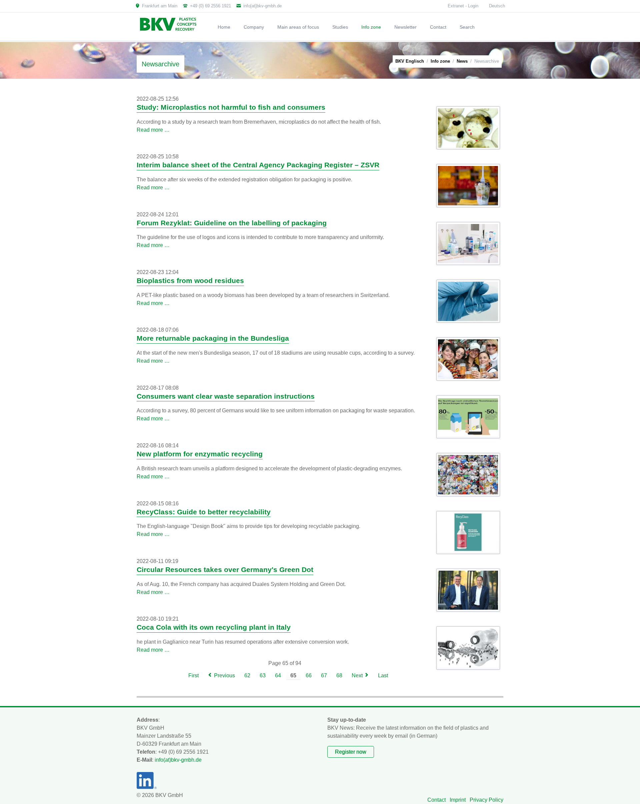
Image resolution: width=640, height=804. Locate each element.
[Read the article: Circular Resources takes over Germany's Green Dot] (468, 590)
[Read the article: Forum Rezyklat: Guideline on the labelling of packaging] (468, 243)
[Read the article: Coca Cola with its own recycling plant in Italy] (468, 648)
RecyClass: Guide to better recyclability (204, 512)
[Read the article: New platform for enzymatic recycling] (468, 474)
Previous (224, 675)
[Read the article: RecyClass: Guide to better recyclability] (468, 532)
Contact (436, 800)
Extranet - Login (463, 5)
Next (357, 675)
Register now (350, 752)
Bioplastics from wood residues (190, 281)
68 (339, 675)
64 (278, 675)
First (193, 675)
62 (247, 675)
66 (309, 675)
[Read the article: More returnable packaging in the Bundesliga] (468, 359)
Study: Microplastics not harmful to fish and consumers (231, 107)
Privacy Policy (486, 800)
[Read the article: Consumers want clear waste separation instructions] (468, 417)
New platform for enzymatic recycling (200, 454)
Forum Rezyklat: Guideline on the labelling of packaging (232, 223)
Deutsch (497, 5)
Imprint (458, 800)
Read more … (153, 130)
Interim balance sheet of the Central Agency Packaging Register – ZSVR (258, 165)
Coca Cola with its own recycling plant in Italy (214, 627)
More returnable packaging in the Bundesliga (213, 338)
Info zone (440, 61)
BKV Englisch (409, 61)
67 (324, 675)
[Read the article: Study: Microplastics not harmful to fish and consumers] (468, 128)
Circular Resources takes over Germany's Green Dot (225, 570)
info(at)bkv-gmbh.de (178, 760)
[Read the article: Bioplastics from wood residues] (468, 301)
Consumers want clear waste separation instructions (226, 396)
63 (263, 675)
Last (383, 675)
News (462, 61)
